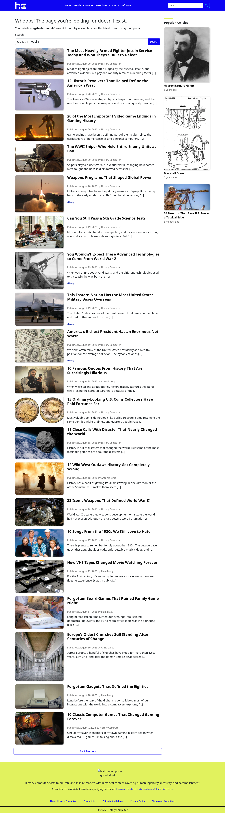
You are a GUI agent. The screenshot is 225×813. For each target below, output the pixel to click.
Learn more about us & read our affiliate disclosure (144, 797)
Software (126, 13)
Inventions (101, 13)
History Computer (111, 72)
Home (68, 13)
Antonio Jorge (108, 390)
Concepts (88, 13)
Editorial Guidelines (113, 809)
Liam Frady (107, 580)
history (71, 211)
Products (114, 13)
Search (19, 43)
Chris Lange (107, 656)
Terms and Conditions (163, 809)
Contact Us (89, 809)
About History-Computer (63, 809)
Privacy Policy (137, 809)
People (77, 13)
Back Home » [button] (88, 760)
